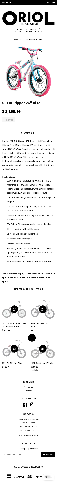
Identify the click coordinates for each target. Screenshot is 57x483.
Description (27, 133)
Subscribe (48, 454)
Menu (8, 2)
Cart (52, 2)
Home (15, 39)
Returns (29, 391)
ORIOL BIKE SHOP (35, 467)
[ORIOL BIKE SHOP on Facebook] (25, 404)
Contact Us (28, 387)
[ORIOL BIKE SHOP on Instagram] (32, 404)
